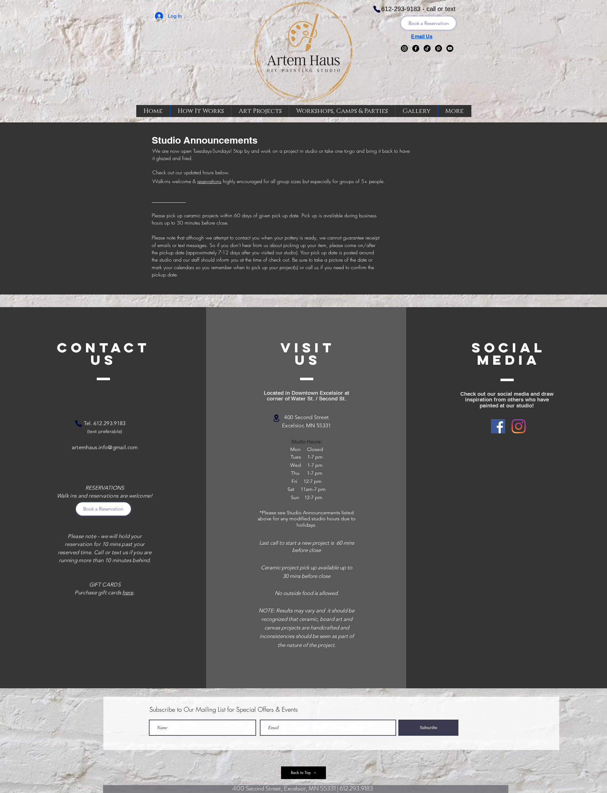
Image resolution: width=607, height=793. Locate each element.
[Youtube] (449, 48)
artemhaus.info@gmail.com (105, 447)
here (127, 592)
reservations (209, 181)
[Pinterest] (438, 48)
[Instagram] (404, 48)
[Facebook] (415, 48)
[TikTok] (427, 48)
